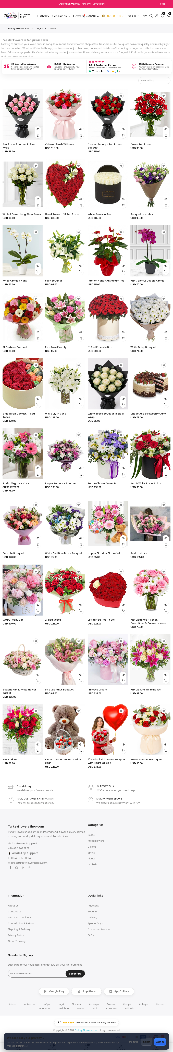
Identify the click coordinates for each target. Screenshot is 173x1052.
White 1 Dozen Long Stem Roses (22, 214)
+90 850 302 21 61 (18, 848)
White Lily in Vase (55, 413)
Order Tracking (17, 941)
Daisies (92, 846)
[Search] (151, 15)
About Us (13, 905)
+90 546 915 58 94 (19, 858)
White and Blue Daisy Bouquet (63, 553)
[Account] (156, 15)
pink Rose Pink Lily (55, 347)
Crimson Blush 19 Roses (59, 144)
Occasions (59, 15)
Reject (146, 1041)
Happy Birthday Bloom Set (104, 553)
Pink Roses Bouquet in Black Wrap (20, 146)
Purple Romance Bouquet (61, 483)
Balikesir (129, 1008)
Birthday (43, 15)
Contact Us (14, 911)
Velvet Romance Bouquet (146, 759)
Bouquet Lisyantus (141, 214)
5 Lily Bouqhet (53, 280)
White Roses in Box (99, 214)
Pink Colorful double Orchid (147, 280)
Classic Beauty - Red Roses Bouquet (105, 146)
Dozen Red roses (141, 144)
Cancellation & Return (21, 923)
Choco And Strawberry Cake (148, 413)
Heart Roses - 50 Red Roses (62, 214)
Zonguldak (40, 28)
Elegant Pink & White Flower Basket (19, 691)
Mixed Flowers (96, 841)
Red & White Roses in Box (145, 483)
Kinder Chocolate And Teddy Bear (63, 761)
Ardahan (64, 1008)
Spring (91, 852)
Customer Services (99, 929)
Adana (12, 1004)
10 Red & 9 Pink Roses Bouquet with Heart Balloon (106, 761)
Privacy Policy (16, 935)
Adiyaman (30, 1004)
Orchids (92, 864)
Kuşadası (111, 1008)
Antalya (143, 1004)
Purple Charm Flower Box (103, 483)
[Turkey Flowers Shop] (18, 15)
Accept (160, 1041)
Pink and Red (10, 759)
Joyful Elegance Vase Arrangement (16, 485)
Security (92, 911)
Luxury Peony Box (13, 619)
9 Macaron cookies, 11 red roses (19, 415)
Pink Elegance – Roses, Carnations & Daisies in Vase (148, 621)
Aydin (95, 1008)
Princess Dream (97, 689)
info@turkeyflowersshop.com (29, 862)
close (162, 3)
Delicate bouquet (13, 553)
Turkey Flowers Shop (19, 28)
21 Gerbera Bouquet (15, 347)
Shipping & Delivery (19, 929)
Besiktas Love (138, 553)
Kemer (160, 1004)
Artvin (80, 1008)
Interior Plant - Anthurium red (106, 280)
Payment (93, 905)
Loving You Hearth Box (101, 619)
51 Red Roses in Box (100, 347)
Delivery (92, 917)
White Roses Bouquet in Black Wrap (106, 415)
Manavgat (45, 1008)
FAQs (91, 935)
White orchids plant (15, 280)
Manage (133, 1041)
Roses (91, 835)
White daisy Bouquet (143, 347)
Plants (91, 858)
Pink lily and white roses (145, 689)
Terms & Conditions (19, 917)
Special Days (95, 923)
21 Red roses (53, 619)
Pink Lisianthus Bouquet (59, 689)
